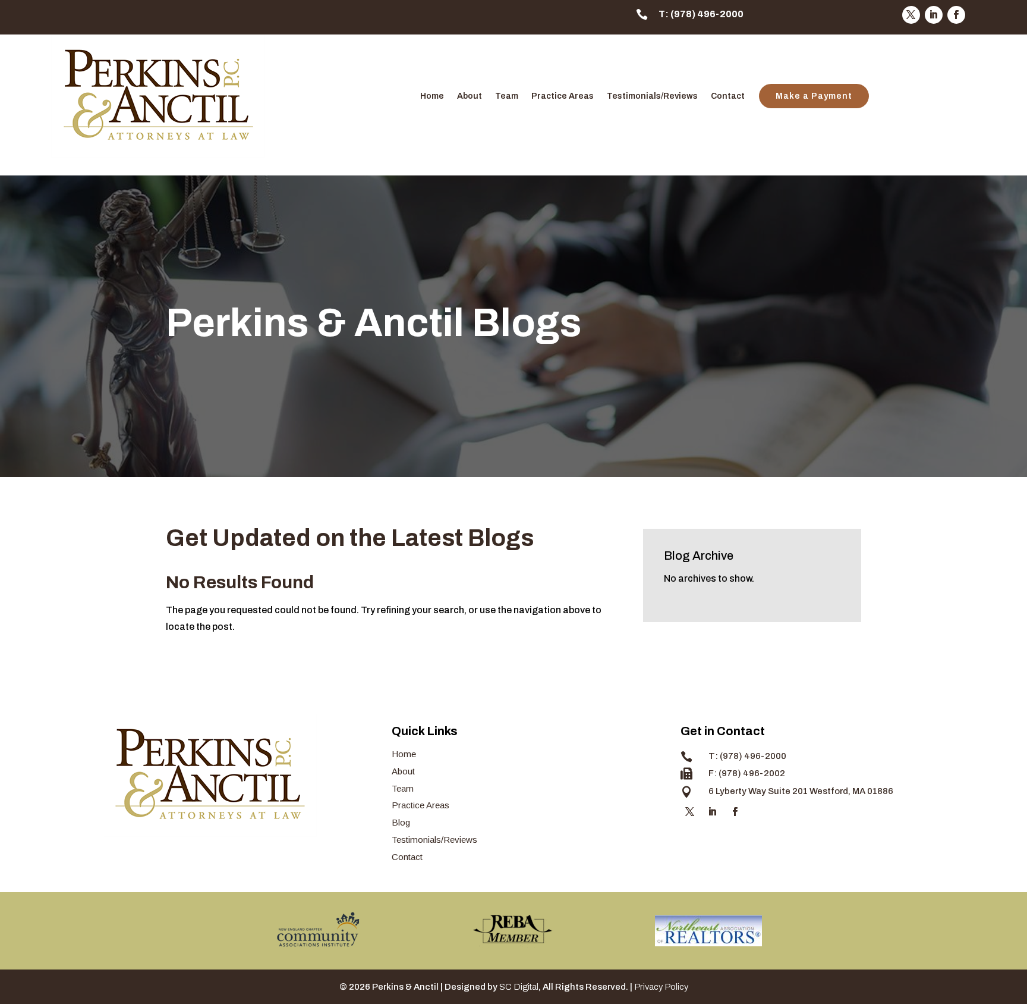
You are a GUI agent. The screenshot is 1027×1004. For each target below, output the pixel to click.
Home (432, 96)
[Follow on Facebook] (956, 15)
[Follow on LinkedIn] (934, 15)
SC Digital (518, 987)
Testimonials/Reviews (652, 96)
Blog (401, 822)
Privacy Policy (661, 987)
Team (506, 96)
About (469, 96)
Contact (728, 96)
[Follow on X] (911, 15)
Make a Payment (814, 96)
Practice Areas (562, 96)
